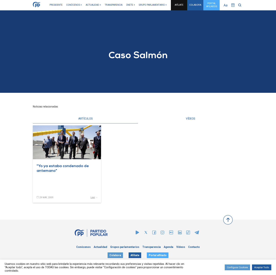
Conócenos (83, 246)
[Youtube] (137, 233)
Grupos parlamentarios (124, 246)
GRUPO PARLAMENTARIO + (153, 5)
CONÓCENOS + (74, 5)
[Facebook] (154, 233)
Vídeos (180, 246)
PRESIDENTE (56, 5)
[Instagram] (162, 233)
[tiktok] (188, 233)
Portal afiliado (158, 255)
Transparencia (151, 246)
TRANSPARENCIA (113, 5)
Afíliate (134, 255)
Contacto (194, 246)
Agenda (168, 246)
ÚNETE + (130, 5)
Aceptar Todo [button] (261, 267)
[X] (146, 233)
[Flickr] (171, 234)
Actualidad (100, 246)
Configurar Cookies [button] (237, 267)
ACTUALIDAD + (93, 5)
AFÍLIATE (179, 5)
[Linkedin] (180, 233)
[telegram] (197, 233)
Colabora (115, 255)
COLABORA (195, 5)
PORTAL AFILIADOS (211, 5)
